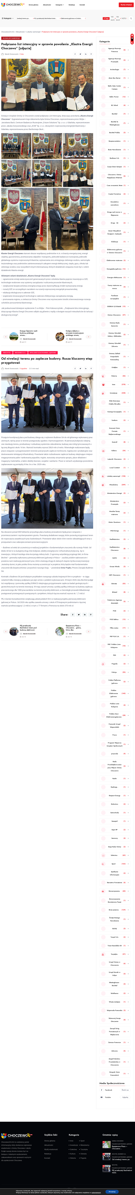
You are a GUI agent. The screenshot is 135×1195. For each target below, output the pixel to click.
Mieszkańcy (84, 1145)
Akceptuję (112, 1192)
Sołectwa (73, 1149)
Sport (82, 1141)
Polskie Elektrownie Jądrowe (122, 1144)
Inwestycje (74, 1145)
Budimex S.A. (122, 1154)
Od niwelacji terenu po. (121, 1159)
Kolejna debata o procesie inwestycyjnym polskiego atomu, (75, 333)
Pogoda (83, 1158)
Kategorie (59, 5)
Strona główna (33, 5)
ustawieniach (96, 1193)
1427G (123, 18)
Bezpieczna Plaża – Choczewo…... (19, 18)
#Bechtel (7, 353)
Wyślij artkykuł (126, 5)
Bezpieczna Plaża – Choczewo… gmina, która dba (73, 627)
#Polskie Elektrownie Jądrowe (43, 353)
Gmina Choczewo (117, 1141)
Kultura (72, 1154)
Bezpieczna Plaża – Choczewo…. (119, 1147)
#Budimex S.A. (20, 353)
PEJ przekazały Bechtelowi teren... (66, 18)
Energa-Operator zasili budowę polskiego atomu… (28, 333)
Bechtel (114, 1154)
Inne (71, 1141)
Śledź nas (125, 1090)
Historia (73, 1158)
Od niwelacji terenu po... (42, 18)
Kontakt (82, 5)
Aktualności (47, 5)
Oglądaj (125, 1097)
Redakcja (72, 5)
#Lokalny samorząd (11, 38)
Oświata (83, 1154)
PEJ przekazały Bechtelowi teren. (122, 1171)
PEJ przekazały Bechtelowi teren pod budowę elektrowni (28, 627)
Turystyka (84, 1149)
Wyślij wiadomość (51, 1149)
